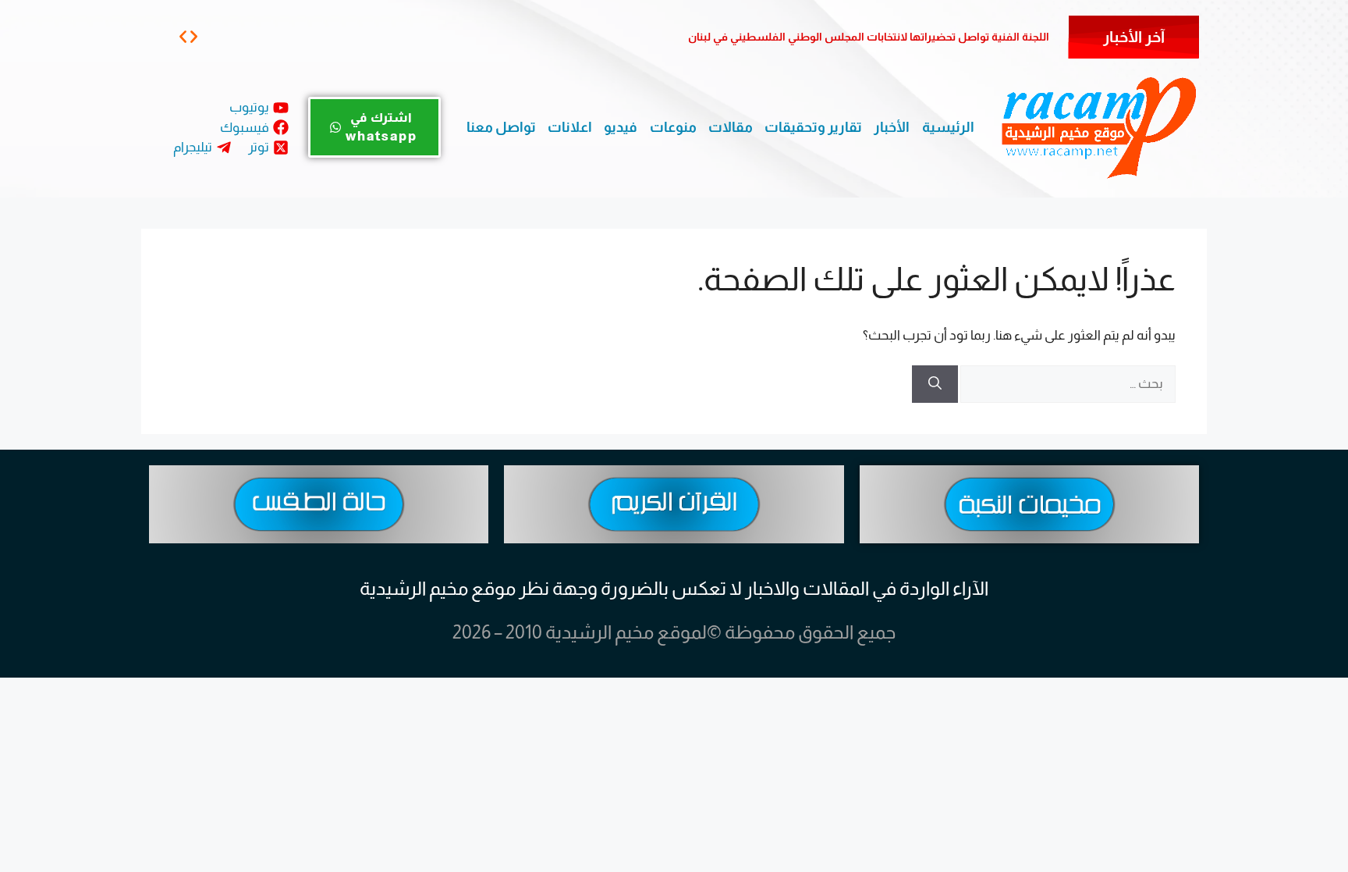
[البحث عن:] (1067, 383)
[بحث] (935, 384)
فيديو (620, 127)
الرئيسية (948, 127)
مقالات (730, 127)
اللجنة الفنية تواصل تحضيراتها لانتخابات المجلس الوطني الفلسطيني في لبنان (868, 36)
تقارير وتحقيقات (813, 127)
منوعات (673, 127)
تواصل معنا (501, 127)
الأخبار (892, 127)
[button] (183, 36)
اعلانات (570, 127)
